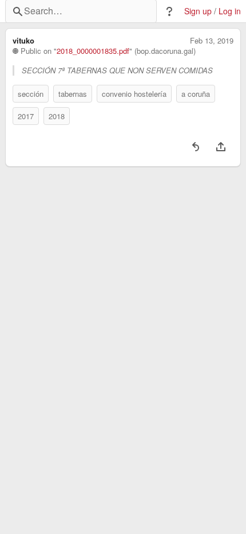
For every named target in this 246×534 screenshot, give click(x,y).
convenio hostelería (134, 93)
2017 (26, 116)
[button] (169, 11)
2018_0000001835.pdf (93, 51)
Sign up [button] (198, 11)
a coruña (195, 93)
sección (30, 93)
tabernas (72, 93)
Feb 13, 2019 (211, 41)
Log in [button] (230, 11)
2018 (57, 116)
